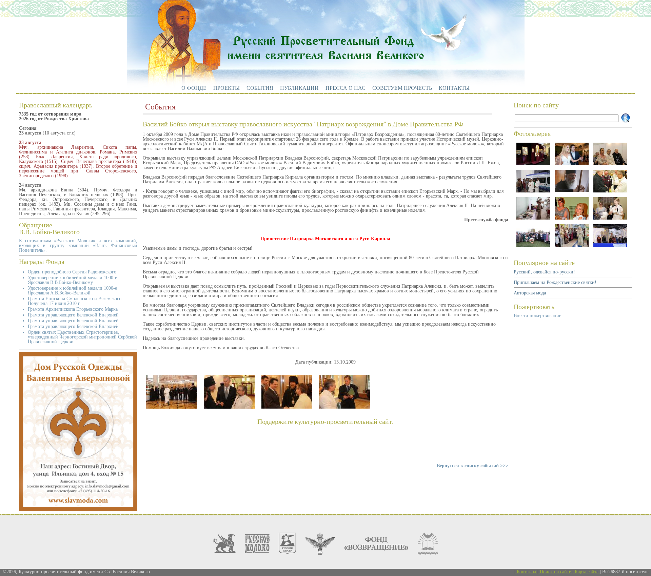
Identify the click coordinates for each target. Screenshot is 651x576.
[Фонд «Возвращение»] (376, 544)
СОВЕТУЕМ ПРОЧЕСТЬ (402, 88)
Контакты (526, 571)
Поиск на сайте (555, 571)
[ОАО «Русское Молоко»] (257, 543)
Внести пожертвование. (538, 315)
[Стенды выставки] (533, 164)
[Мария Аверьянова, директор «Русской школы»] (610, 219)
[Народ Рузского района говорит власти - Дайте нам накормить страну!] (610, 246)
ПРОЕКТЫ (226, 88)
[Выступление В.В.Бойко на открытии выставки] (171, 407)
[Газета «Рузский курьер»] (287, 543)
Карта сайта (586, 571)
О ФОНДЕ (193, 88)
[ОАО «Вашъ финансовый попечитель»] (224, 543)
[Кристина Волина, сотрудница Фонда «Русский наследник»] (571, 164)
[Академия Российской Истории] (320, 543)
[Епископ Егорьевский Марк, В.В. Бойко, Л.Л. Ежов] (229, 407)
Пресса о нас (346, 88)
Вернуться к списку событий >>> (472, 465)
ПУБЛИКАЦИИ (299, 88)
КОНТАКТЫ (454, 88)
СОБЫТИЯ (259, 88)
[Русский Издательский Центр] (428, 544)
